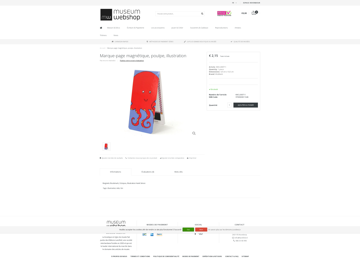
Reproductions (221, 27)
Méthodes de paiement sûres (161, 41)
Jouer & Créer (177, 27)
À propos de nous (119, 256)
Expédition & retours (212, 256)
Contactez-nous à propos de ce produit (142, 158)
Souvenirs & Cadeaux (199, 27)
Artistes (238, 27)
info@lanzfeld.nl (241, 238)
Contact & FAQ (231, 256)
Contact (240, 224)
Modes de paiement (190, 256)
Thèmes (103, 35)
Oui (188, 229)
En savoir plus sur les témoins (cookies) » (224, 229)
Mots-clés (179, 172)
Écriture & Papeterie (135, 27)
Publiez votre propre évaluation (132, 60)
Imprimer (192, 158)
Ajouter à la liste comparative (173, 158)
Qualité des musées (242, 41)
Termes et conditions (140, 256)
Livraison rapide (121, 41)
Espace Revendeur (251, 3)
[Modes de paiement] (144, 234)
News (116, 35)
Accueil (102, 48)
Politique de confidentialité (166, 256)
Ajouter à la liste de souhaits (112, 158)
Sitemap (245, 256)
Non (201, 229)
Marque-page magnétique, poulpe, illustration (124, 48)
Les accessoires (158, 27)
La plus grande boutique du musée (201, 41)
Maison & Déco (113, 27)
